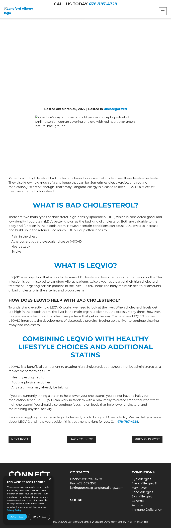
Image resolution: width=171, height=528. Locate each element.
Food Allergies (142, 492)
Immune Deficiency (147, 509)
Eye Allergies (141, 479)
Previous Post (147, 439)
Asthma (138, 505)
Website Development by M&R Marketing (120, 522)
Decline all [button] (39, 516)
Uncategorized (115, 109)
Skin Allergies (142, 496)
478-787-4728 (103, 4)
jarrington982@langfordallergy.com (97, 488)
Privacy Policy (14, 510)
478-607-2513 (87, 483)
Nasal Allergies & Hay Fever (144, 486)
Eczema (138, 501)
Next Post (19, 439)
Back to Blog (81, 439)
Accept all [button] (17, 516)
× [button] (49, 479)
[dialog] (28, 500)
